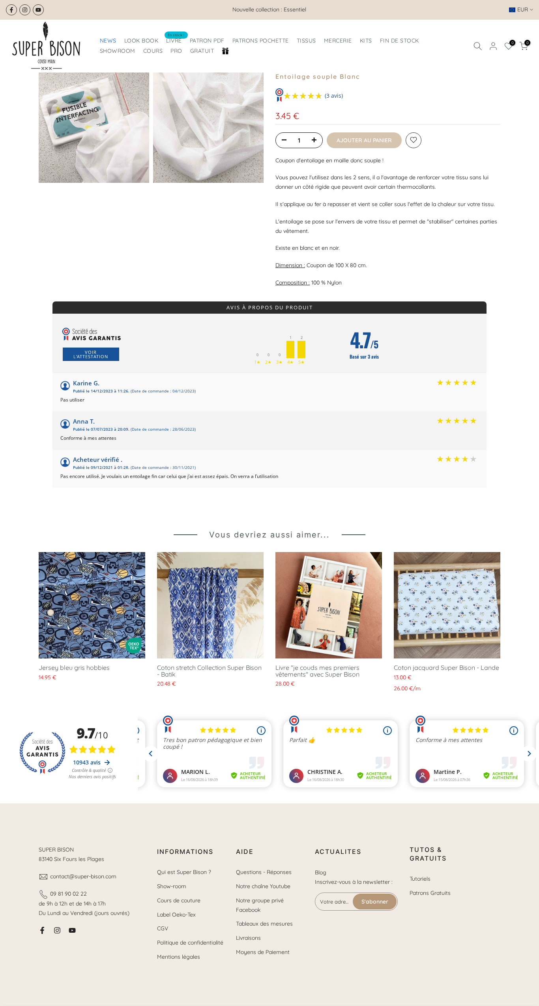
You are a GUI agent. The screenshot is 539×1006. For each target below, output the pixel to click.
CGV (162, 928)
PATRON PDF (207, 40)
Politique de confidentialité (190, 942)
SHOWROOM (117, 50)
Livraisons (248, 937)
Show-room (171, 886)
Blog (320, 872)
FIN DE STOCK (399, 40)
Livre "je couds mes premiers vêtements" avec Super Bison (317, 671)
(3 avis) (334, 95)
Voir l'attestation (90, 354)
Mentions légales (178, 956)
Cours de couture (178, 900)
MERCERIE (338, 40)
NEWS (108, 40)
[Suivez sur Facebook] (11, 9)
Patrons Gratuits (430, 892)
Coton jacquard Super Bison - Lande (446, 667)
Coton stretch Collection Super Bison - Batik (209, 671)
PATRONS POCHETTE (260, 40)
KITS (366, 40)
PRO (176, 50)
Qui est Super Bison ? (184, 872)
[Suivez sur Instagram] (24, 9)
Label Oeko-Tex (176, 914)
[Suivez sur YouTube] (38, 9)
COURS (153, 50)
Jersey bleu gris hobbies (74, 667)
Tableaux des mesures (264, 923)
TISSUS (306, 40)
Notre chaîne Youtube (263, 886)
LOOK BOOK (141, 40)
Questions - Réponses (264, 872)
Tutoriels (420, 878)
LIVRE (175, 40)
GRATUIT (202, 50)
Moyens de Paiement (263, 952)
